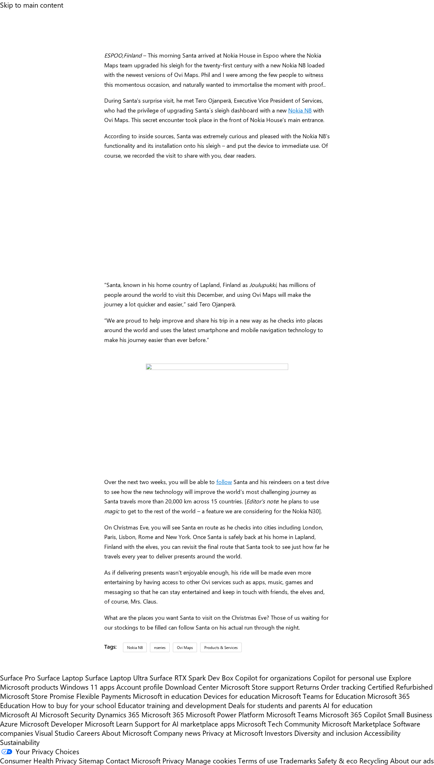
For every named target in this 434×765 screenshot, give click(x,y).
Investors (278, 732)
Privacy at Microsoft (232, 732)
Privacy (174, 760)
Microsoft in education (167, 695)
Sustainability (20, 742)
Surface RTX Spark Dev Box (191, 677)
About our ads (412, 760)
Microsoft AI (18, 714)
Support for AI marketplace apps (185, 723)
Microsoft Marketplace (356, 723)
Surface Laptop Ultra (116, 677)
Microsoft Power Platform (225, 714)
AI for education (347, 705)
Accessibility (382, 732)
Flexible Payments (103, 695)
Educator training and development (172, 705)
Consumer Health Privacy (38, 760)
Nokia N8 (300, 110)
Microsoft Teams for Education (318, 695)
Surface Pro (17, 677)
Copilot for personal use (350, 677)
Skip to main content (31, 4)
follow (224, 482)
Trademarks (298, 760)
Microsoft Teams (291, 714)
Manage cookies (211, 760)
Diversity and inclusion (328, 732)
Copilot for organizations (273, 677)
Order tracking (343, 686)
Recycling (373, 760)
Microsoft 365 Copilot (352, 714)
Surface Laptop (60, 677)
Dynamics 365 (118, 714)
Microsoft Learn (109, 723)
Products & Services (221, 647)
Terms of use (258, 760)
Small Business (410, 714)
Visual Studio (54, 732)
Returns (307, 686)
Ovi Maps (185, 647)
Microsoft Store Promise (37, 695)
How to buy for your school (74, 705)
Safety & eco (337, 760)
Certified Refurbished (400, 686)
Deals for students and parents (274, 705)
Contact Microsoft (133, 760)
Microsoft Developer (51, 723)
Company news (176, 732)
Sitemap (91, 760)
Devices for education (236, 695)
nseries (160, 647)
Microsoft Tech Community (278, 723)
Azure (9, 723)
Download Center (192, 686)
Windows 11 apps (87, 686)
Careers (88, 732)
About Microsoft (127, 732)
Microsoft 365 (162, 714)
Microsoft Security (67, 714)
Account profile (139, 686)
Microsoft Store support (257, 686)
